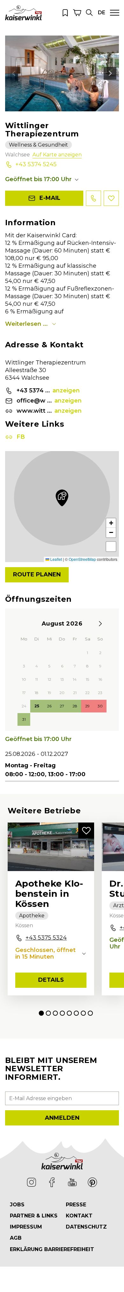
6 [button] (76, 1013)
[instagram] (31, 1182)
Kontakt (79, 1216)
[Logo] (23, 12)
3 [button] (55, 1013)
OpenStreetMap (82, 559)
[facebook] (52, 1182)
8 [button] (90, 1013)
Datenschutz (86, 1227)
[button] (89, 12)
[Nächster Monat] (100, 623)
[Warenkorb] (77, 12)
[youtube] (72, 1182)
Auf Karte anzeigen (57, 155)
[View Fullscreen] (111, 546)
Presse (76, 1205)
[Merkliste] (65, 12)
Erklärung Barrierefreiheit (52, 1249)
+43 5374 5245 (36, 164)
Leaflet (55, 559)
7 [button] (83, 1013)
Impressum (26, 1227)
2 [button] (48, 1013)
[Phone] (93, 198)
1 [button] (41, 1013)
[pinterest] (92, 1182)
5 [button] (69, 1013)
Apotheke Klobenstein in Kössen (49, 893)
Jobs (17, 1205)
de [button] (101, 13)
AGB (16, 1238)
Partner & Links (34, 1216)
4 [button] (62, 1013)
